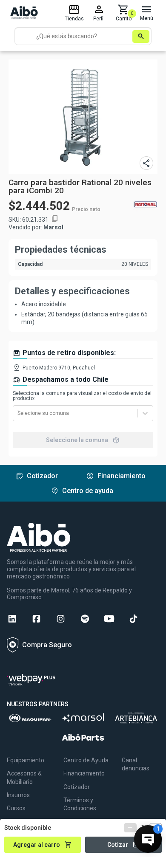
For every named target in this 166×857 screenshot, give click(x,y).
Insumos (18, 795)
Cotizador (76, 787)
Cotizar (123, 844)
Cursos (16, 808)
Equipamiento (25, 760)
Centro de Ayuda (86, 760)
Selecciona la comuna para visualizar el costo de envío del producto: (82, 396)
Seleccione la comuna (83, 440)
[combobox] (18, 413)
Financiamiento (84, 773)
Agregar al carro (42, 844)
